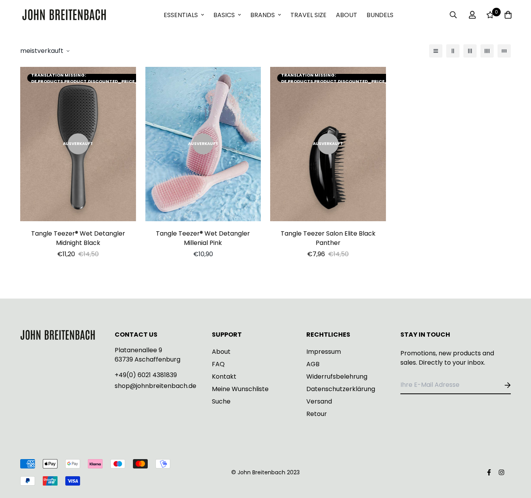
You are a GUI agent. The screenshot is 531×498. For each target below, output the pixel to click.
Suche (221, 401)
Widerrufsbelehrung (336, 376)
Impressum (323, 351)
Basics (224, 14)
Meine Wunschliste (240, 388)
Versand (319, 401)
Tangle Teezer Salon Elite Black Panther (328, 238)
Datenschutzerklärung (340, 388)
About (346, 14)
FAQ (218, 364)
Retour (316, 413)
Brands (262, 14)
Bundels (380, 14)
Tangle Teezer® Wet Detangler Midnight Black (78, 238)
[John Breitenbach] (64, 15)
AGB (313, 364)
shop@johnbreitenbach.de (155, 385)
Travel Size (308, 14)
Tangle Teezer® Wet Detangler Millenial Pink (203, 238)
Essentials (181, 14)
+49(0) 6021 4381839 (146, 374)
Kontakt (224, 376)
